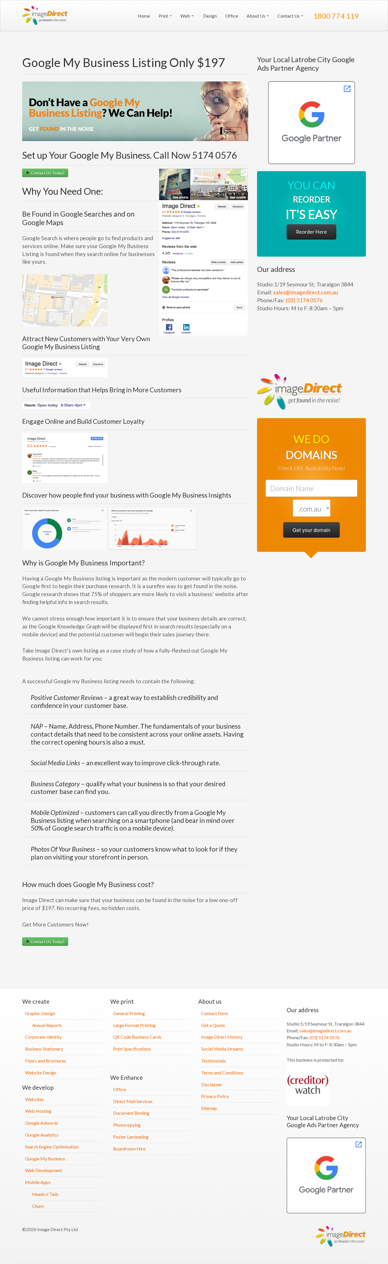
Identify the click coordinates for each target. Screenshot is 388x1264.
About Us (256, 15)
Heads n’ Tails (45, 1194)
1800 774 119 (335, 16)
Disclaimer (211, 1084)
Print (163, 15)
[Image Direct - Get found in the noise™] (311, 122)
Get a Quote (213, 1025)
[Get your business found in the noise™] (46, 15)
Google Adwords (41, 1122)
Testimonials (213, 1060)
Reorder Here (311, 232)
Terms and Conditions (222, 1072)
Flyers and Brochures (45, 1060)
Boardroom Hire (129, 1148)
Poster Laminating (131, 1136)
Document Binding (131, 1113)
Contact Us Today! (47, 172)
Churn (38, 1206)
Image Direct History (222, 1036)
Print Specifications (132, 1048)
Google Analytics (42, 1134)
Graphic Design (40, 1013)
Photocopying (127, 1124)
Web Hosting (38, 1111)
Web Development (43, 1170)
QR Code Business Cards (137, 1036)
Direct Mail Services (133, 1101)
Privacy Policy (215, 1096)
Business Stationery (44, 1048)
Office (231, 15)
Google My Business (45, 1158)
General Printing (129, 1013)
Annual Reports (47, 1025)
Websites (34, 1099)
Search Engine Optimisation (52, 1146)
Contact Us (289, 15)
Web (185, 15)
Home (143, 15)
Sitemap (209, 1108)
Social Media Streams (222, 1048)
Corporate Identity (43, 1036)
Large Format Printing (134, 1025)
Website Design (40, 1072)
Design (209, 15)
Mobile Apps (38, 1182)
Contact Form (214, 1013)
